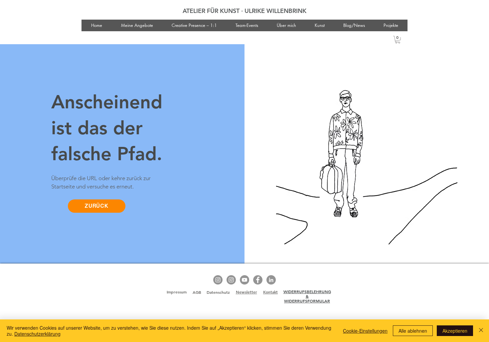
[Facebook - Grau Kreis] (257, 280)
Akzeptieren (454, 330)
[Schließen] (481, 331)
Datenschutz (218, 292)
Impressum (177, 291)
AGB (197, 292)
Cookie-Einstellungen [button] (365, 330)
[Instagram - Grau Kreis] (218, 280)
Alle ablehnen (413, 330)
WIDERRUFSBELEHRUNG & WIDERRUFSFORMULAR (307, 296)
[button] (397, 40)
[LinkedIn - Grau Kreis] (271, 280)
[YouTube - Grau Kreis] (244, 280)
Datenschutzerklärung (37, 333)
